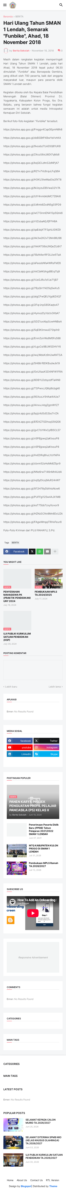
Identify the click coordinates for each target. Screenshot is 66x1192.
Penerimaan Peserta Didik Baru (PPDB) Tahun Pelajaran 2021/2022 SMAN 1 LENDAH (44, 829)
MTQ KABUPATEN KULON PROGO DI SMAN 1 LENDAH (43, 848)
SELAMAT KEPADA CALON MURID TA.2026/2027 (41, 1121)
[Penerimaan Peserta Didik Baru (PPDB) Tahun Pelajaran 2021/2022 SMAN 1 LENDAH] (17, 829)
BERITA (19, 16)
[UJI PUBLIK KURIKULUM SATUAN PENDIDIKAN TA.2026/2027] (13, 1160)
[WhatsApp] (39, 551)
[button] (4, 5)
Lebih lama (55, 686)
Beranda (8, 16)
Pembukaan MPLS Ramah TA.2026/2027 (43, 864)
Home (10, 1180)
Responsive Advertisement (33, 957)
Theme (53, 1186)
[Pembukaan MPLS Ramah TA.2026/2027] (17, 868)
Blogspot (26, 1186)
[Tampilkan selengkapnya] (55, 551)
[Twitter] (32, 551)
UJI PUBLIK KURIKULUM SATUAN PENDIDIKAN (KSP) (17, 636)
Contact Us (36, 1180)
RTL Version (52, 1180)
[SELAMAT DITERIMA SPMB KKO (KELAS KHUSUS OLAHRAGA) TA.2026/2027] (13, 1142)
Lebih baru (11, 686)
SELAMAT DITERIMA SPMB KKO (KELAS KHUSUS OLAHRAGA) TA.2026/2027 (43, 1140)
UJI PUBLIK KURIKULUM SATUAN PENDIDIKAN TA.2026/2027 (44, 1156)
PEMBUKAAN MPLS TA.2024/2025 (46, 593)
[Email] (47, 551)
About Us (22, 1180)
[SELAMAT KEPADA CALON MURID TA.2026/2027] (13, 1124)
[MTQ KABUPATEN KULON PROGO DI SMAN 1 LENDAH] (17, 850)
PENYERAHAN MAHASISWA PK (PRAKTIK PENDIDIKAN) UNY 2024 (17, 596)
